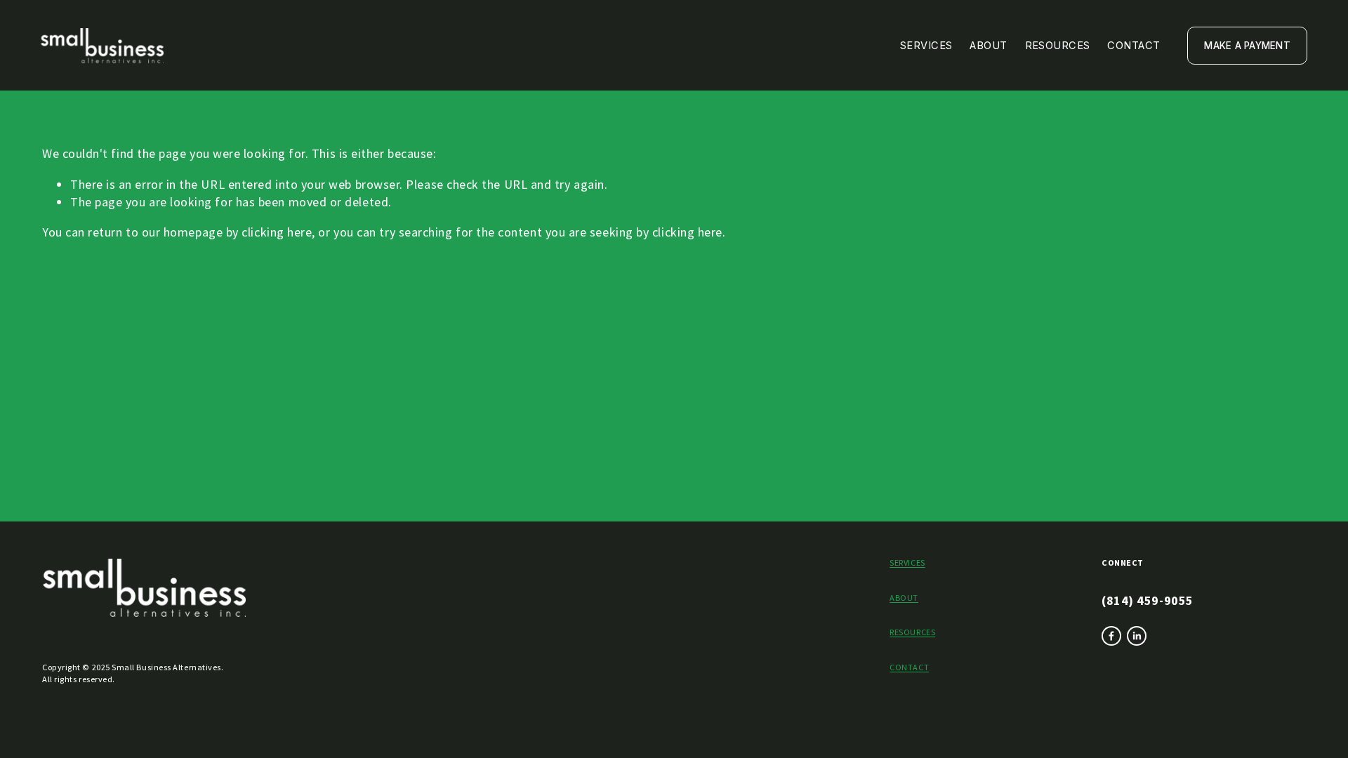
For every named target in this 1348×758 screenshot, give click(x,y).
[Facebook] (1111, 636)
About (988, 45)
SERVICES (907, 562)
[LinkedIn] (1137, 636)
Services (926, 45)
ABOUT (904, 597)
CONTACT (909, 667)
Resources (1057, 45)
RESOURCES (912, 632)
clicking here (277, 232)
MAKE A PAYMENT (1247, 45)
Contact (1133, 45)
